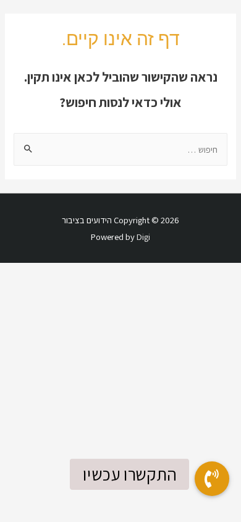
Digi (143, 236)
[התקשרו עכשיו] (212, 478)
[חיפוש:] (120, 149)
